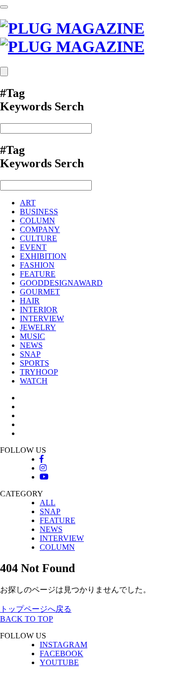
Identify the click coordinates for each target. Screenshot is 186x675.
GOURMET (40, 292)
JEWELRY (38, 327)
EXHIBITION (43, 256)
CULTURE (38, 238)
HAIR (30, 300)
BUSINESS (39, 211)
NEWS (31, 345)
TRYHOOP (39, 372)
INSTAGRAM (63, 644)
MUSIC (32, 336)
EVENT (33, 247)
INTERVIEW (42, 318)
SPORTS (34, 363)
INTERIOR (39, 309)
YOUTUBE (59, 662)
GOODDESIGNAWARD (61, 283)
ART (28, 202)
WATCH (34, 381)
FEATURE (38, 274)
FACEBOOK (61, 653)
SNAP (30, 354)
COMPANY (40, 229)
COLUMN (37, 220)
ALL (48, 502)
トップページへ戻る (35, 609)
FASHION (37, 265)
